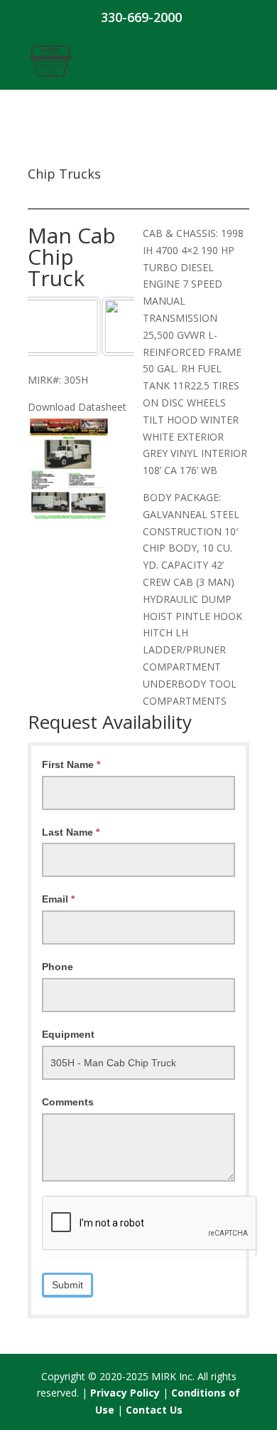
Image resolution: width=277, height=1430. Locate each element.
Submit (67, 1284)
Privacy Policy (125, 1392)
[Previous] (57, 326)
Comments (68, 1102)
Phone (57, 966)
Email (58, 899)
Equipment (68, 1034)
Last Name (70, 832)
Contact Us (154, 1409)
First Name (71, 764)
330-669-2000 (141, 17)
